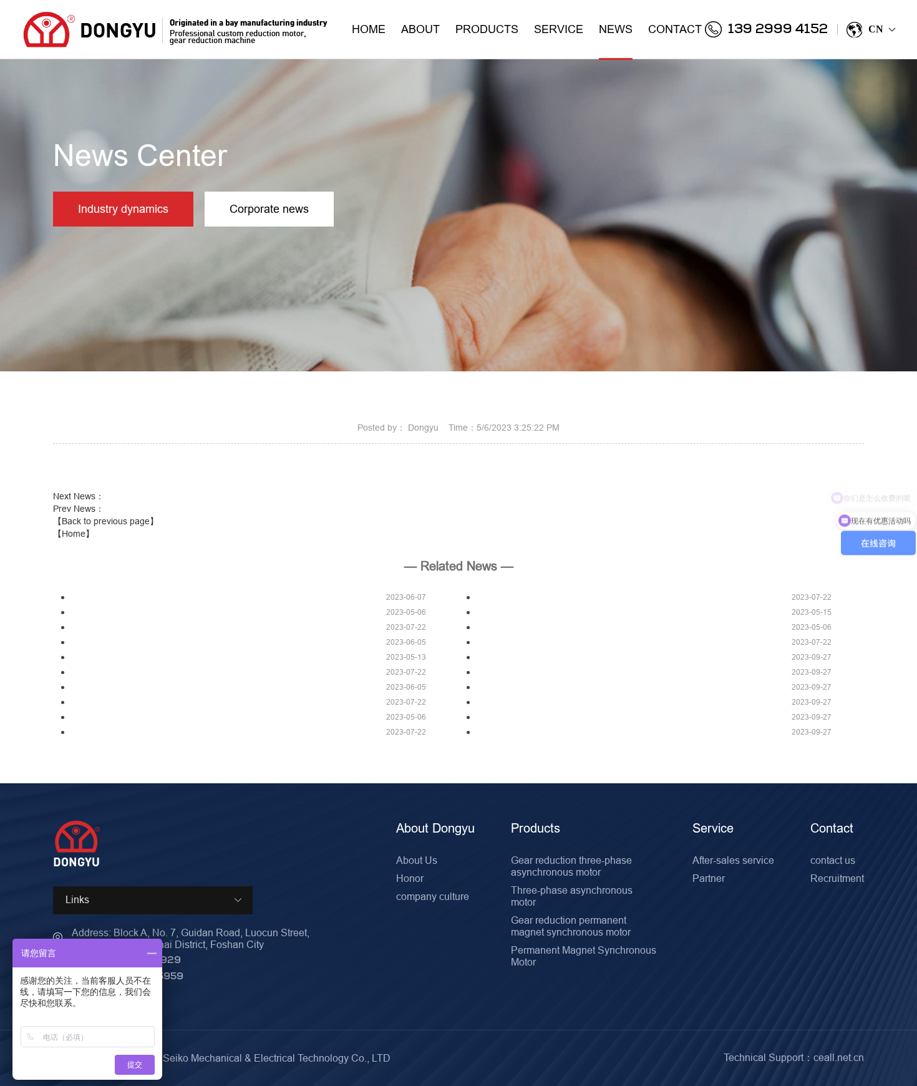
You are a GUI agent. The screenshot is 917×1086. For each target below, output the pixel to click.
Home (369, 29)
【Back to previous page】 (105, 521)
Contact (675, 29)
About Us (416, 860)
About (420, 29)
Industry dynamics (123, 208)
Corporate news (269, 208)
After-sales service (733, 860)
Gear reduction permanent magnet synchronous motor (571, 925)
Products (486, 29)
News (616, 29)
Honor (410, 878)
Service (558, 29)
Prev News (78, 509)
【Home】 (73, 534)
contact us (832, 860)
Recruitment (837, 878)
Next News (78, 496)
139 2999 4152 (778, 29)
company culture (432, 896)
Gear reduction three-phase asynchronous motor (571, 866)
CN (881, 29)
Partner (708, 878)
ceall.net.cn (838, 1057)
